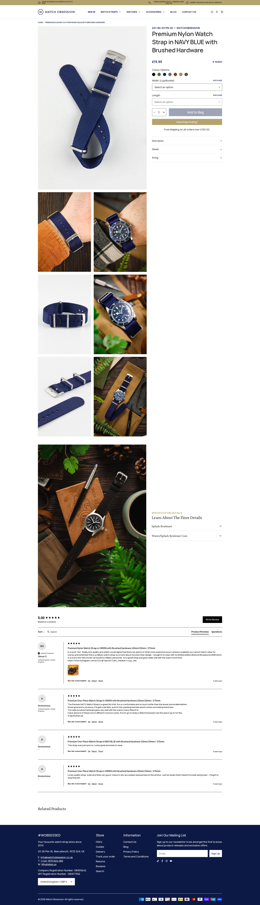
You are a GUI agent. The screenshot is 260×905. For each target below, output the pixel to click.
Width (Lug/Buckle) (187, 80)
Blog (173, 11)
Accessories (153, 11)
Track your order (105, 856)
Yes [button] (89, 681)
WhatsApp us (48, 864)
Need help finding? (187, 122)
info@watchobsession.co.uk (57, 857)
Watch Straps (109, 11)
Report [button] (94, 681)
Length (187, 95)
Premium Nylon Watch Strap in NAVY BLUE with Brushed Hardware (75, 22)
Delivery (100, 851)
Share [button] (100, 681)
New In (91, 11)
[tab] (200, 632)
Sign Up (215, 853)
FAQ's (99, 841)
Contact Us (189, 11)
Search (100, 871)
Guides (100, 846)
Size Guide (217, 80)
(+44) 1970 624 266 (52, 860)
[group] (52, 617)
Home (40, 22)
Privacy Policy (131, 851)
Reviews (100, 866)
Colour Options (160, 69)
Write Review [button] (212, 619)
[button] (153, 74)
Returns (100, 861)
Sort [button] (40, 632)
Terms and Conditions (136, 856)
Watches (132, 11)
